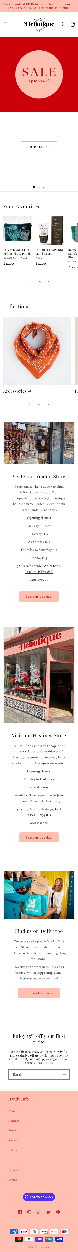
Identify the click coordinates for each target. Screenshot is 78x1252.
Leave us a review (39, 596)
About (12, 1111)
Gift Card (15, 1160)
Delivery (14, 1150)
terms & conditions (39, 1063)
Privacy (13, 1170)
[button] (5, 24)
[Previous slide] (26, 186)
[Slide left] (29, 281)
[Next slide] (51, 186)
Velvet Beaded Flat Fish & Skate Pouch (17, 251)
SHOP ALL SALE (39, 147)
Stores (12, 1130)
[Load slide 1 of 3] (33, 186)
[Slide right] (48, 281)
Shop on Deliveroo (39, 993)
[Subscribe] (64, 1074)
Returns (14, 1140)
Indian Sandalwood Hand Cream (49, 251)
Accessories (15, 391)
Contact (13, 1120)
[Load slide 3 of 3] (44, 186)
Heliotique (44, 1246)
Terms (12, 1179)
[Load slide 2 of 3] (39, 186)
